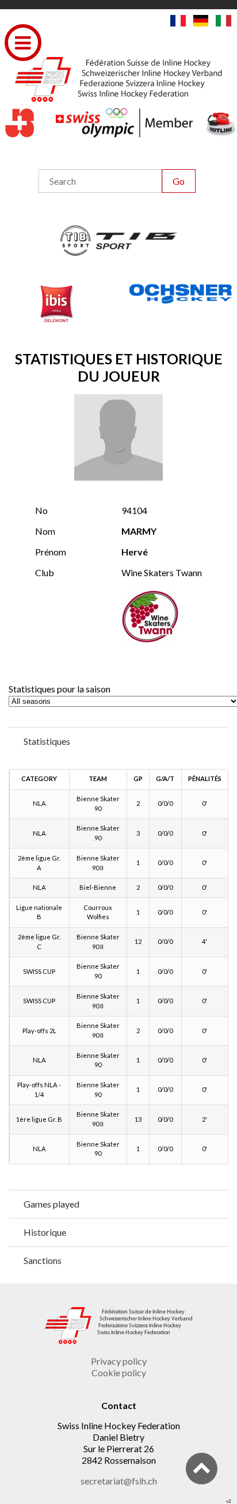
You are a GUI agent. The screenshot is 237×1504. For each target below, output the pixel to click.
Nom (45, 531)
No (41, 510)
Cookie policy (118, 1372)
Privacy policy (119, 1360)
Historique (45, 1232)
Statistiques (47, 741)
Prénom (50, 551)
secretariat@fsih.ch (119, 1480)
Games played (51, 1203)
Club (44, 572)
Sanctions (43, 1260)
